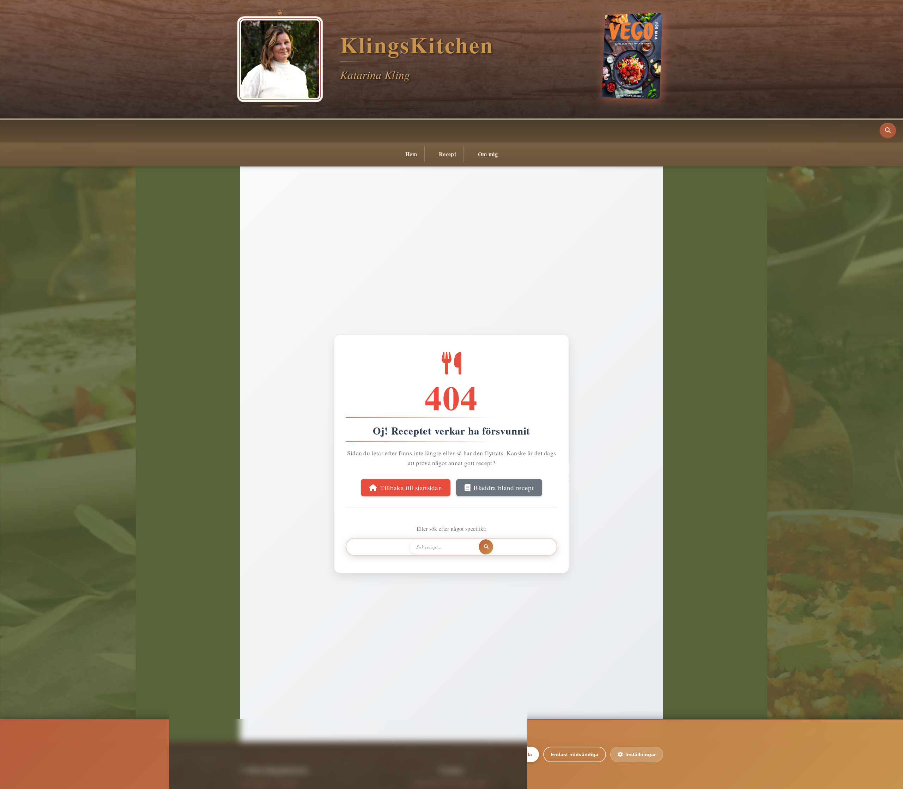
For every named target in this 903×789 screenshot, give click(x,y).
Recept (447, 154)
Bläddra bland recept (503, 487)
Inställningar (640, 754)
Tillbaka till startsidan (411, 487)
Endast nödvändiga (574, 754)
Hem (411, 154)
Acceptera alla (515, 754)
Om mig (488, 154)
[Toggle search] (888, 130)
